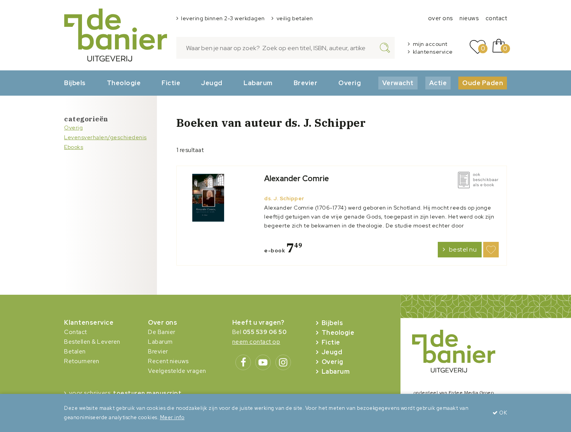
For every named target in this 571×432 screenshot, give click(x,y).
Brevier (306, 83)
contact (496, 18)
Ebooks (73, 146)
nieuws (469, 18)
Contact (75, 332)
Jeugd (212, 83)
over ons (440, 18)
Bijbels (75, 83)
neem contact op (256, 342)
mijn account (430, 43)
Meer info (172, 417)
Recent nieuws (168, 361)
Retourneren (81, 361)
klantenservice (433, 51)
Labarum (258, 83)
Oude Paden (482, 83)
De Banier (162, 332)
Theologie (124, 83)
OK (502, 412)
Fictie (171, 83)
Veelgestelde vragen (177, 371)
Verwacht (398, 83)
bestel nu (463, 249)
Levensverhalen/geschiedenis (105, 137)
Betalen (75, 351)
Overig (349, 83)
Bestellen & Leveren (92, 342)
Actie (438, 83)
